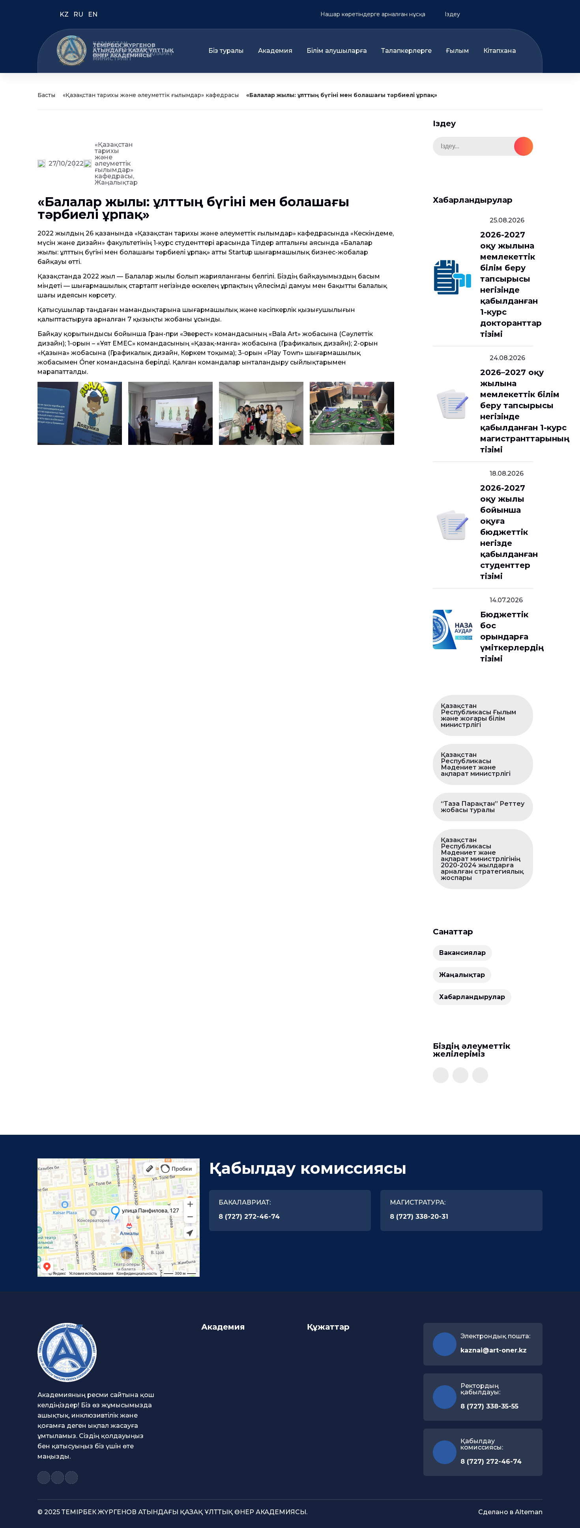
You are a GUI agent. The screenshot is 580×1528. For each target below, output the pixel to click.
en (92, 14)
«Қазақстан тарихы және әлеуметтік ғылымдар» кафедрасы (151, 95)
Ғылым (457, 51)
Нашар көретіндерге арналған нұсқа (372, 14)
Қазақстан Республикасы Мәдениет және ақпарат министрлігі (476, 764)
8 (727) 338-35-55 (489, 1406)
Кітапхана (499, 51)
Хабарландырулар (472, 997)
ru (79, 14)
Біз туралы (226, 51)
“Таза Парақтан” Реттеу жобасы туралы (482, 807)
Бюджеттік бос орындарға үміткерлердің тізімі (512, 636)
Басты (46, 95)
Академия (275, 51)
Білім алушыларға (337, 51)
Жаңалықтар (116, 182)
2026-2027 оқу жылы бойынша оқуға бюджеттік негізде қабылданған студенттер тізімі (509, 532)
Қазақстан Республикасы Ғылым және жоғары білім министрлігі (478, 715)
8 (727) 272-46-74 (249, 1216)
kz (65, 14)
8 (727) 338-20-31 (419, 1216)
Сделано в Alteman (510, 1512)
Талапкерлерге (406, 51)
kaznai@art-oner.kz (493, 1350)
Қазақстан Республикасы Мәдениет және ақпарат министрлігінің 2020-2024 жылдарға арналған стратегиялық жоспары (482, 859)
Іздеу (451, 14)
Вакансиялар (462, 952)
